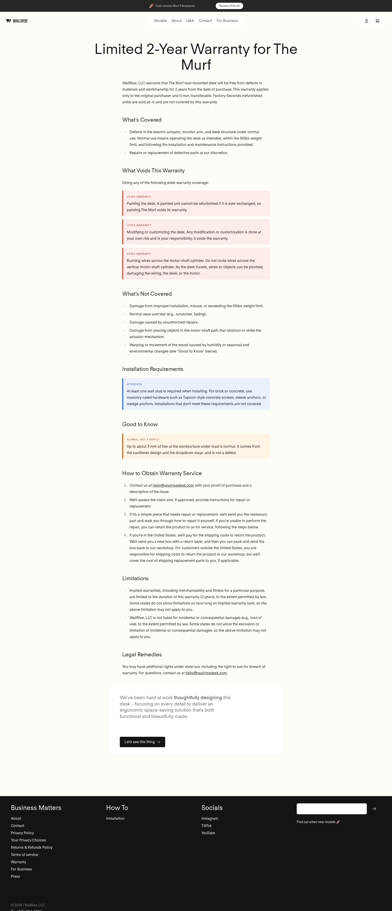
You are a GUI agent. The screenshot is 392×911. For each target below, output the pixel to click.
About (177, 21)
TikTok (206, 826)
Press (15, 876)
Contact (205, 21)
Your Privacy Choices (28, 840)
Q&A (190, 21)
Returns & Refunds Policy (31, 847)
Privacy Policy (22, 833)
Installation (115, 818)
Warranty (18, 862)
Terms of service (24, 855)
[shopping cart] (377, 21)
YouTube (208, 833)
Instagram (209, 818)
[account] (366, 21)
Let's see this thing (140, 742)
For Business (227, 21)
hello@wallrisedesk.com (173, 485)
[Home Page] (16, 21)
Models (160, 21)
